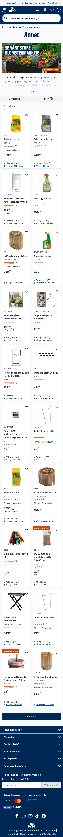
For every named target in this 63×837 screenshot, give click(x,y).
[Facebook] (17, 816)
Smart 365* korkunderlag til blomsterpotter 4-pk (15, 434)
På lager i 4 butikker (14, 398)
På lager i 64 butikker (45, 166)
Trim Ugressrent (43, 198)
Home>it (37, 427)
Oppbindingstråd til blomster (45, 317)
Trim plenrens (11, 139)
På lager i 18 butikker (44, 521)
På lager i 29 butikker (14, 223)
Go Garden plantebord (10, 619)
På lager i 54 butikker (45, 223)
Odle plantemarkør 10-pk (46, 374)
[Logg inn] (37, 10)
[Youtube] (30, 816)
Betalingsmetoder (12, 795)
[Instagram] (23, 816)
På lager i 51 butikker (44, 398)
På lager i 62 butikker (14, 521)
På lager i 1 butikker (44, 585)
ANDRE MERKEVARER (43, 311)
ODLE (36, 369)
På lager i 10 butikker (45, 705)
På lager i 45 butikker (14, 585)
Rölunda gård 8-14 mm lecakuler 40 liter (16, 200)
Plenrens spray (42, 256)
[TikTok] (37, 816)
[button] (31, 716)
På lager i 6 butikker (44, 644)
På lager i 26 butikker (14, 340)
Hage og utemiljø (11, 27)
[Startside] (20, 10)
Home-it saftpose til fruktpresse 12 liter (15, 678)
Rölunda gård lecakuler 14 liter (13, 317)
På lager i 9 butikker (44, 460)
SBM (5, 135)
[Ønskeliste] (52, 10)
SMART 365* (9, 427)
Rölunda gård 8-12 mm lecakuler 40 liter (16, 374)
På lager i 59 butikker (14, 166)
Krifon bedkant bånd (15, 256)
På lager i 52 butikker (14, 283)
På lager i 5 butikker (14, 705)
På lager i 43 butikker (45, 340)
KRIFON (7, 252)
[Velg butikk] (45, 10)
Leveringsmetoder (38, 795)
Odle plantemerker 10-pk (16, 555)
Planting (27, 27)
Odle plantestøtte (44, 431)
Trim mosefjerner (44, 139)
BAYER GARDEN (40, 135)
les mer (30, 91)
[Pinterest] (44, 816)
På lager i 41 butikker (14, 460)
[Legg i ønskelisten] (26, 115)
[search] (5, 18)
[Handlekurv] (59, 10)
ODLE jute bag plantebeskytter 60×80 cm (43, 557)
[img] (16, 146)
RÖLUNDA (8, 195)
